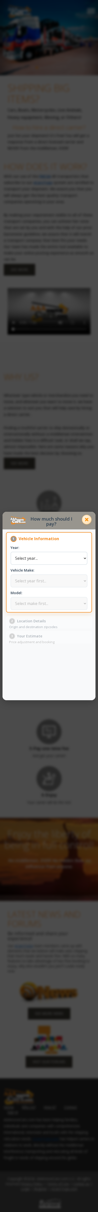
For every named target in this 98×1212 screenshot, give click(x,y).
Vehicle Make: (22, 570)
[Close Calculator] (86, 519)
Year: (15, 547)
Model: (16, 592)
